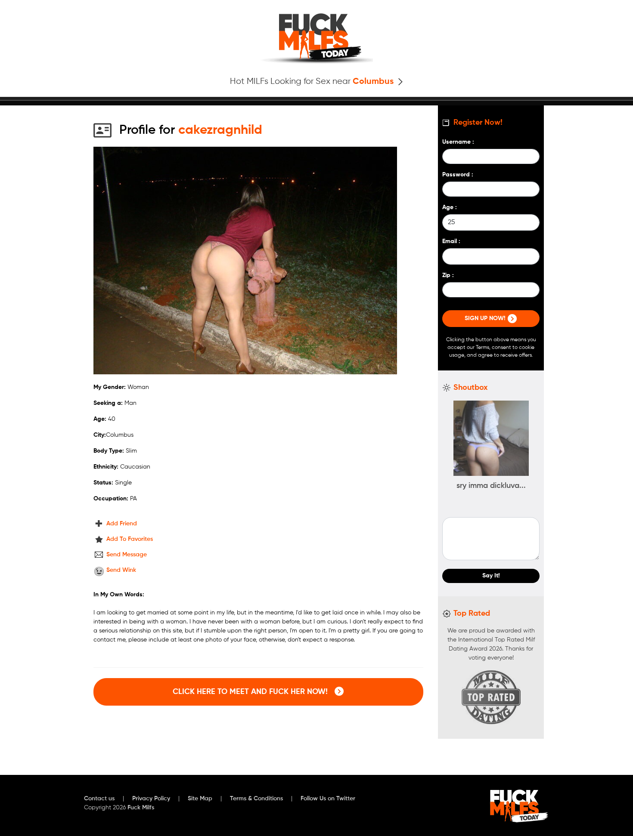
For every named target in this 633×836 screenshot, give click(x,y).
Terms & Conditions (256, 799)
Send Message (126, 555)
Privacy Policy (151, 799)
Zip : (448, 275)
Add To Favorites (129, 539)
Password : (457, 175)
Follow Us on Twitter (328, 799)
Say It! (491, 576)
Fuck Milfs (140, 808)
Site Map (200, 799)
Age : (449, 207)
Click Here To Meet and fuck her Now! (251, 692)
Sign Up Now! (486, 318)
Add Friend (121, 524)
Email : (451, 241)
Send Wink (121, 570)
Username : (458, 142)
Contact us (99, 799)
